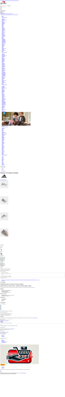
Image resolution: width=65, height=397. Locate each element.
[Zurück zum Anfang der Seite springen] (1, 372)
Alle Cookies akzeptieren (13, 373)
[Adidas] (32, 176)
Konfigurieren (8, 373)
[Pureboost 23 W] (4, 184)
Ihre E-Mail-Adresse (3, 319)
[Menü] (1, 4)
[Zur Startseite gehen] (3, 3)
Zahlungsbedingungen (4, 341)
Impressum (3, 367)
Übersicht (1, 13)
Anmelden (1, 12)
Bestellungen (11, 13)
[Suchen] (8, 5)
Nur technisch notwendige (3, 373)
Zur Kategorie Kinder (4, 84)
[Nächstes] (2, 245)
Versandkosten (13, 369)
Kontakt (3, 336)
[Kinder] (16, 125)
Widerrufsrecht (3, 342)
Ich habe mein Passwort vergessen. (4, 320)
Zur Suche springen (9, 0)
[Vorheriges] (1, 245)
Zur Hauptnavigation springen (15, 0)
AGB (2, 339)
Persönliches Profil (5, 13)
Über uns (3, 335)
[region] (32, 223)
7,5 (6, 276)
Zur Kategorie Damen (4, 17)
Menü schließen (3, 282)
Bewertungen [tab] (3, 280)
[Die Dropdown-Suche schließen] (10, 5)
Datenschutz (3, 340)
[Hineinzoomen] (4, 257)
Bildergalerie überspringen (3, 179)
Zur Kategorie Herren (4, 52)
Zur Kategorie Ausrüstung (5, 126)
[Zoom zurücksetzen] (2, 257)
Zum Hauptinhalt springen (3, 0)
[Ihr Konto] (1, 9)
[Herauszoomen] (1, 257)
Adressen (8, 13)
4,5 (2, 274)
